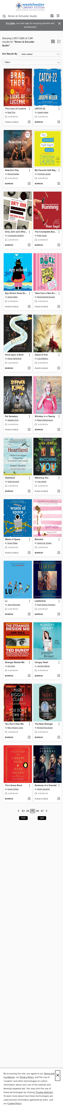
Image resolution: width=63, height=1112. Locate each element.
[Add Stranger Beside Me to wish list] (29, 676)
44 (27, 811)
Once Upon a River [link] (14, 355)
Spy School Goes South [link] (16, 293)
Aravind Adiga (13, 174)
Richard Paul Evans (45, 728)
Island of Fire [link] (41, 355)
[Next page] (46, 811)
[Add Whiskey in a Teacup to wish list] (59, 430)
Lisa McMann (42, 358)
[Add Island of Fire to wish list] (59, 368)
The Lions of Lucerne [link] (15, 108)
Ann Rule (11, 666)
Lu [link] (6, 601)
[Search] (4, 16)
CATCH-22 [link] (40, 108)
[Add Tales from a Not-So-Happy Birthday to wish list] (59, 307)
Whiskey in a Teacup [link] (45, 416)
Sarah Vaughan (43, 789)
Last (42, 818)
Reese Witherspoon (45, 420)
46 (37, 811)
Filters (7, 62)
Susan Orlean (13, 789)
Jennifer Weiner (43, 666)
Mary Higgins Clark (15, 728)
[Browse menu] (58, 16)
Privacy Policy (27, 1077)
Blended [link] (39, 539)
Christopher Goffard (15, 235)
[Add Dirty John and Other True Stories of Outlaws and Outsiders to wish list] (29, 245)
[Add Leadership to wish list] (59, 614)
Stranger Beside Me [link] (14, 662)
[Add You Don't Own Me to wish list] (29, 737)
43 (23, 811)
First (23, 818)
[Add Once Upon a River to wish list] (29, 368)
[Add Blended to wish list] (59, 553)
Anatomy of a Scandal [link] (46, 785)
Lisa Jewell (41, 481)
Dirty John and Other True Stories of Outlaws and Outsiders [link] (16, 232)
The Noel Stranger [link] (44, 724)
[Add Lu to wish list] (29, 614)
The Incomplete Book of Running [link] (46, 232)
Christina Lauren (44, 174)
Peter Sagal (42, 235)
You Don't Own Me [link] (14, 724)
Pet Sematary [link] (11, 416)
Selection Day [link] (12, 170)
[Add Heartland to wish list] (29, 491)
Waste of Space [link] (12, 539)
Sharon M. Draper (44, 543)
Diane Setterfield (14, 358)
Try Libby (10, 23)
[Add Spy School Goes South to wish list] (29, 307)
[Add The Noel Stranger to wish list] (59, 737)
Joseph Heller (42, 112)
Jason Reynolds (13, 605)
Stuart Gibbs (12, 297)
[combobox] (25, 16)
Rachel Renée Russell (46, 297)
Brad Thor (11, 112)
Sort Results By (9, 53)
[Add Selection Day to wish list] (29, 184)
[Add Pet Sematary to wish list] (29, 430)
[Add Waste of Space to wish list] (29, 553)
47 (42, 811)
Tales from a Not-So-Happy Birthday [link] (46, 293)
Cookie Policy (14, 1103)
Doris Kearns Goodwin (46, 605)
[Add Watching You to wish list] (59, 491)
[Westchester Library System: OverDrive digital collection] (31, 6)
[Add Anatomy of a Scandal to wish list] (59, 799)
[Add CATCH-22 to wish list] (59, 122)
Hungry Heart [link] (41, 662)
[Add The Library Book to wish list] (29, 799)
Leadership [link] (40, 601)
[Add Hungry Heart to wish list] (59, 676)
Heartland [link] (10, 478)
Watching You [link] (41, 478)
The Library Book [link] (13, 785)
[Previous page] (19, 811)
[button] (53, 42)
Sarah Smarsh (13, 481)
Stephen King (12, 420)
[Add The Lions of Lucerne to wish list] (29, 122)
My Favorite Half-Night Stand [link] (46, 170)
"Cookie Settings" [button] (44, 1092)
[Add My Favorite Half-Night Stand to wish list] (59, 184)
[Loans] (52, 16)
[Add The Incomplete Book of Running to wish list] (59, 245)
